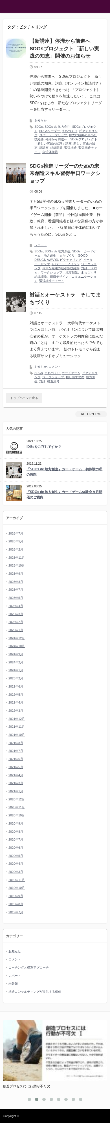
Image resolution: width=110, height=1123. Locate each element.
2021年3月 (15, 783)
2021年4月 (15, 775)
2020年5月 (15, 855)
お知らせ (40, 120)
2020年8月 (15, 831)
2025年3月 (15, 614)
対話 (42, 381)
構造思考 (53, 381)
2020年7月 (15, 839)
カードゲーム (71, 373)
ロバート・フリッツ (53, 135)
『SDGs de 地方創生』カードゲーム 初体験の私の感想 (64, 471)
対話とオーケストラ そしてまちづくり (65, 298)
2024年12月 (16, 638)
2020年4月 (15, 863)
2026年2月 (15, 549)
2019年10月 (16, 887)
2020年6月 (15, 847)
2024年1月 (15, 670)
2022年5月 (15, 694)
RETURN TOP (91, 414)
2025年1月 (15, 630)
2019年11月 (16, 880)
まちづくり (69, 131)
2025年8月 (15, 581)
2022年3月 (15, 710)
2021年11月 (16, 726)
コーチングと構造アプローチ (28, 967)
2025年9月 (15, 573)
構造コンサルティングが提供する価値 (34, 991)
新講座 (44, 147)
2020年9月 (15, 823)
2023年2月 (15, 678)
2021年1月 (15, 791)
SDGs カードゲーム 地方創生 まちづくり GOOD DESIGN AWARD (65, 255)
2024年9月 (15, 654)
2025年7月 (15, 589)
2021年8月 (15, 743)
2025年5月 (15, 597)
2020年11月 (16, 807)
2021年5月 (15, 767)
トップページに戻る (24, 398)
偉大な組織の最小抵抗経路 (61, 268)
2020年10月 (16, 815)
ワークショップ (53, 377)
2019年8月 (15, 904)
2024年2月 (15, 662)
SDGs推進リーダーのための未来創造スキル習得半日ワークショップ (65, 173)
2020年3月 (15, 871)
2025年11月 (16, 557)
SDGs (38, 126)
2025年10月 (16, 565)
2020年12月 (16, 799)
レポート (40, 245)
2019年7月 (15, 912)
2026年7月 (15, 533)
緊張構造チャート (51, 280)
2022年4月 (15, 702)
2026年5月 (15, 541)
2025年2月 (15, 622)
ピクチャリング (71, 259)
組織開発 (56, 147)
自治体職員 (50, 152)
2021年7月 (15, 750)
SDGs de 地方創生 (58, 126)
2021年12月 (16, 718)
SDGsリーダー (49, 131)
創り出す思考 (75, 377)
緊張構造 (70, 147)
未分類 (13, 983)
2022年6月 (15, 686)
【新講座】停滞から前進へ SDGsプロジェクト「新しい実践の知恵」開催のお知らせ (64, 48)
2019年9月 (15, 896)
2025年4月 (15, 606)
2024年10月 (16, 646)
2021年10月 (16, 734)
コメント (55, 366)
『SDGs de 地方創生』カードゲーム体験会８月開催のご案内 (64, 494)
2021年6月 (15, 759)
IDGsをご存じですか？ (44, 447)
